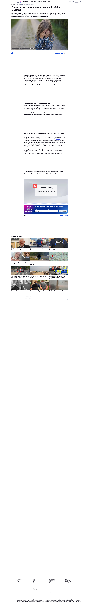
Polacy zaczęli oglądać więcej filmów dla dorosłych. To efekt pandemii (46, 114)
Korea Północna (35, 578)
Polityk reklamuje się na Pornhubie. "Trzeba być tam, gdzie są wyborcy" (46, 84)
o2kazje (31, 1)
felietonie (40, 75)
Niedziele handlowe (52, 579)
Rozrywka (40, 1)
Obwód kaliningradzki (52, 580)
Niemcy (34, 587)
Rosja (34, 581)
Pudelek (18, 581)
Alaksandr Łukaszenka (68, 582)
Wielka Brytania (35, 589)
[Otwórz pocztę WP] (70, 2)
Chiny (50, 581)
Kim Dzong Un (67, 578)
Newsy (50, 578)
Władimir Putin (67, 580)
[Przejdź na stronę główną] (18, 2)
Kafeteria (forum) (19, 579)
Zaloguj (77, 1)
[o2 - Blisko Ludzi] (21, 2)
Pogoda (44, 1)
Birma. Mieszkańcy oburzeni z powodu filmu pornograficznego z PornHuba (47, 171)
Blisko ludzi (25, 1)
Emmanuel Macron (68, 581)
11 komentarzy (59, 53)
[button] (73, 1)
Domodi (18, 578)
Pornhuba (58, 138)
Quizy (35, 1)
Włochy (34, 582)
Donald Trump (67, 579)
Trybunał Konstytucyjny (52, 582)
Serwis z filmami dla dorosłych (31, 105)
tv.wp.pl (18, 580)
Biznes (49, 1)
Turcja (34, 580)
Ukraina (34, 579)
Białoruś (34, 588)
